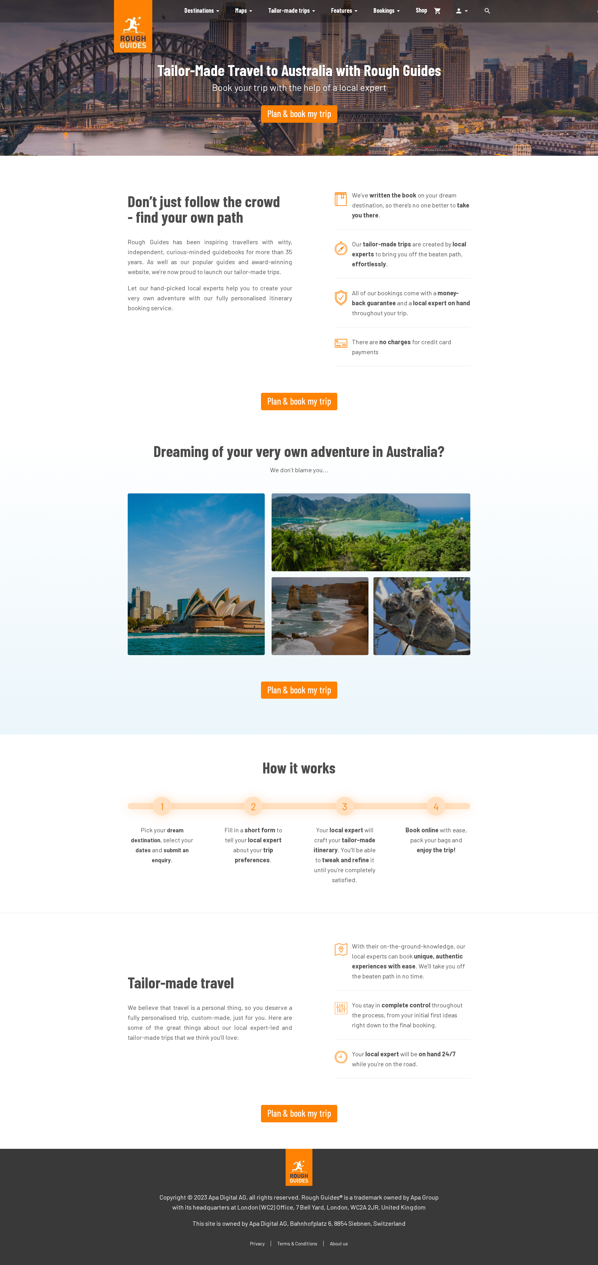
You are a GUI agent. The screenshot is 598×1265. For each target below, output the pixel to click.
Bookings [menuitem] (387, 11)
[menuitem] (441, 10)
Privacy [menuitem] (257, 1243)
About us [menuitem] (339, 1243)
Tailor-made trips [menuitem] (292, 11)
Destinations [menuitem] (202, 11)
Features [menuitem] (345, 11)
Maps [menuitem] (244, 11)
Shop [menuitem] (421, 10)
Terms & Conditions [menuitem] (297, 1243)
